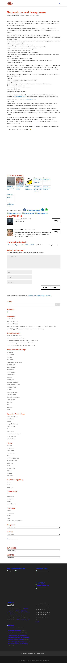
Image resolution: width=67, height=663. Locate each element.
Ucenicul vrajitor (11, 399)
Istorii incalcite (10, 379)
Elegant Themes (30, 660)
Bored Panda (10, 419)
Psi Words (9, 389)
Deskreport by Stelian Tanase (14, 362)
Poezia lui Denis (11, 319)
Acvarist (9, 510)
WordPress (46, 660)
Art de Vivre (10, 352)
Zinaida (9, 409)
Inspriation (9, 377)
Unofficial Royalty (11, 436)
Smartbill (9, 485)
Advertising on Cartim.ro (28, 653)
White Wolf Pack (11, 439)
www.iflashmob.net (19, 96)
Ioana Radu (10, 463)
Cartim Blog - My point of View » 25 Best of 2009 (21, 245)
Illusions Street (10, 374)
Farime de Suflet (11, 367)
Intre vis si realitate (12, 460)
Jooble (8, 465)
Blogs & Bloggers (26, 15)
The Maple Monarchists (13, 397)
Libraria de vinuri (11, 504)
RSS (12, 625)
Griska (8, 518)
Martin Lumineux (11, 426)
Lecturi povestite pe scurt (13, 384)
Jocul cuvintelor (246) (20, 338)
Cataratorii (9, 357)
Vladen (8, 404)
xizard (17, 219)
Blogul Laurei (10, 354)
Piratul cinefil (10, 475)
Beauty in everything (12, 416)
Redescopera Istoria (12, 392)
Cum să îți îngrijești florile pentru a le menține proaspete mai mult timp (25, 329)
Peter (8, 343)
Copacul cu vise (11, 453)
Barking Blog (10, 513)
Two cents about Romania (14, 434)
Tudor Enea (10, 338)
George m (9, 340)
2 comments (35, 15)
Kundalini (9, 470)
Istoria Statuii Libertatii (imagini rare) (11, 188)
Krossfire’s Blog (11, 468)
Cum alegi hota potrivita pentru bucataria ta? (23, 343)
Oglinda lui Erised (11, 387)
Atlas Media (10, 494)
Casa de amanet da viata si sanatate (19, 188)
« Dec (37, 621)
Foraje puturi (10, 499)
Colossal (9, 421)
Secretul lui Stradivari (12, 324)
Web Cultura (10, 407)
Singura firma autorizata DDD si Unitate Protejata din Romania (38, 189)
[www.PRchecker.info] (42, 585)
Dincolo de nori (11, 364)
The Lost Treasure (12, 429)
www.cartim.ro (21, 615)
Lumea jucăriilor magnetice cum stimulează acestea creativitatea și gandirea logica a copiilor (31, 326)
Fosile (8, 455)
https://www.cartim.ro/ (23, 619)
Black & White (10, 448)
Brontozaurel (10, 450)
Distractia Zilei (10, 496)
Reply (56, 220)
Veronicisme (10, 402)
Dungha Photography (12, 424)
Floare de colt (10, 369)
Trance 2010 (19, 230)
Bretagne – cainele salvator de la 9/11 (10, 204)
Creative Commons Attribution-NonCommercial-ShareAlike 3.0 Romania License (18, 612)
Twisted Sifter (10, 431)
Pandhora (9, 473)
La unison (9, 501)
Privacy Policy (41, 653)
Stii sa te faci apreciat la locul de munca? (46, 188)
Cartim (10, 15)
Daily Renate (10, 359)
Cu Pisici (9, 515)
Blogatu (9, 482)
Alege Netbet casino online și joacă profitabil (26, 340)
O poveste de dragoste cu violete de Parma (23, 345)
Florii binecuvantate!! (12, 321)
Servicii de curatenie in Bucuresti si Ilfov (28, 188)
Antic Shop (9, 445)
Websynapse (10, 487)
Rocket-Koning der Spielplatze (14, 520)
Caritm (26, 608)
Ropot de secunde (11, 394)
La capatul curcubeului (12, 382)
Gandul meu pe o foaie (13, 458)
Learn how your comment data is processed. (39, 295)
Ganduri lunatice (11, 372)
